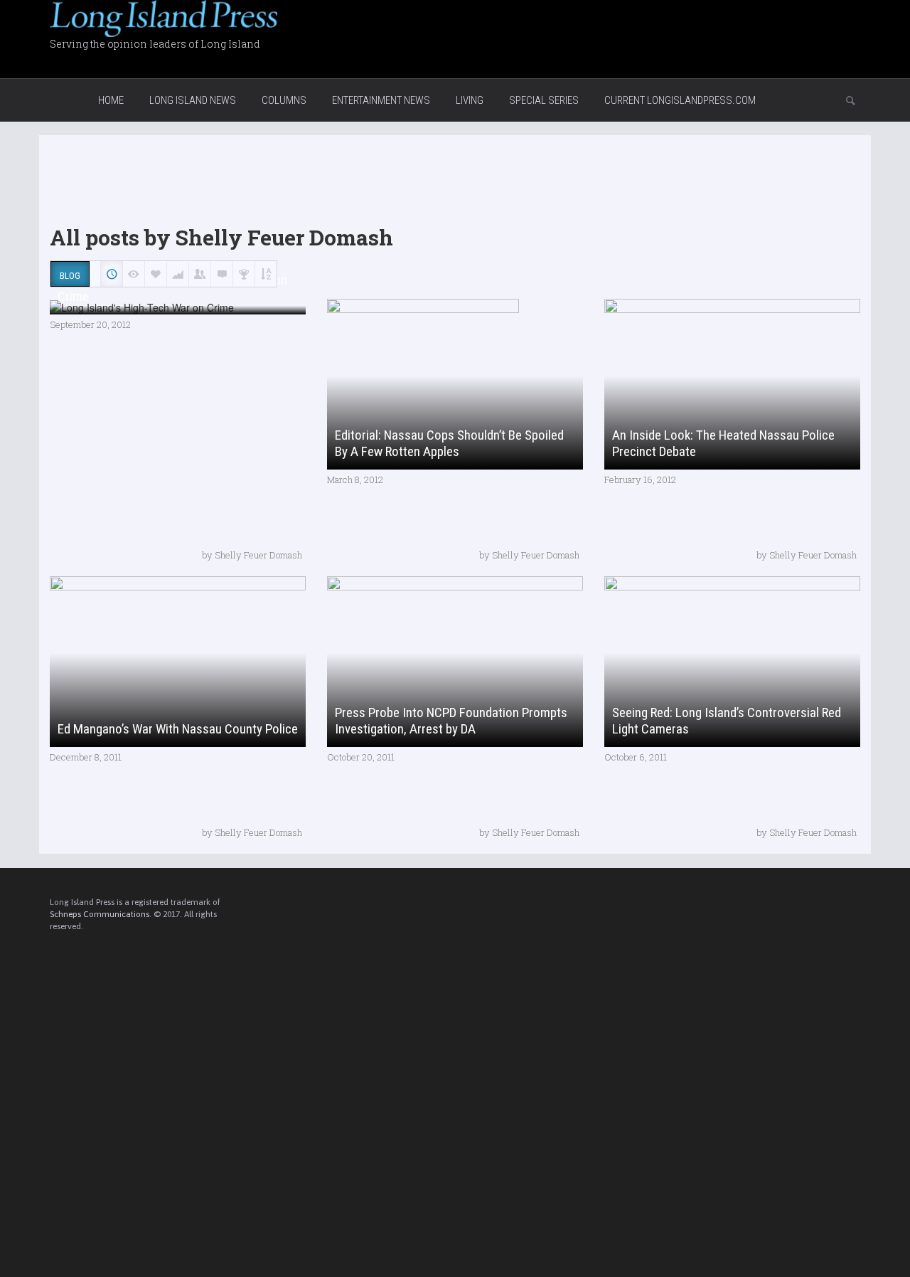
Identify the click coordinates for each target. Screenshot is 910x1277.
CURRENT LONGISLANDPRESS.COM (680, 100)
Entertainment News (381, 100)
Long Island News (192, 100)
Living (469, 100)
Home (111, 100)
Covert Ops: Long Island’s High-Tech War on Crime (172, 288)
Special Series (544, 100)
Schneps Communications (99, 914)
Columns (284, 100)
